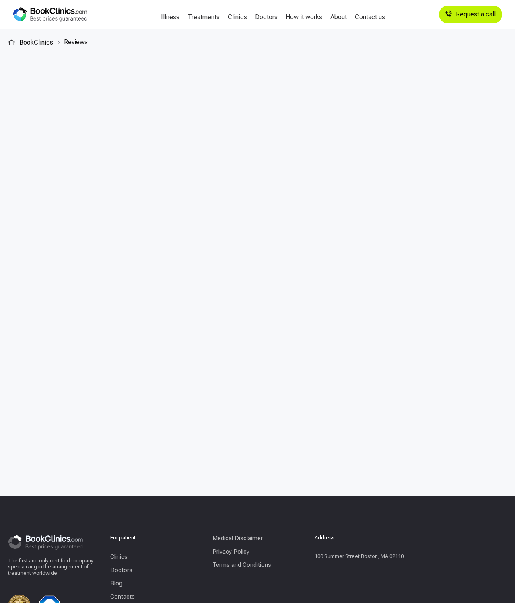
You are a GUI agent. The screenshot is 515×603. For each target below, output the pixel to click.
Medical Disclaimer (237, 538)
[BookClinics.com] (50, 14)
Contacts (122, 596)
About (338, 17)
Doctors (266, 17)
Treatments (203, 17)
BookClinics (35, 42)
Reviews (76, 42)
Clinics (237, 17)
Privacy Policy (230, 551)
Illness (170, 17)
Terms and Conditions (241, 564)
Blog (116, 583)
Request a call (476, 14)
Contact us (370, 17)
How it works (304, 17)
